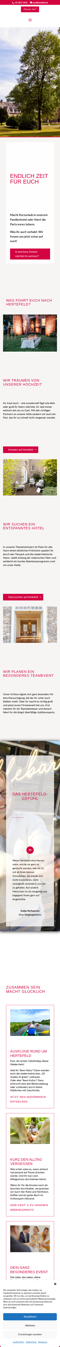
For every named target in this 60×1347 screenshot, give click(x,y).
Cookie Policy (18, 1342)
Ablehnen (30, 1325)
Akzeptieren (30, 1317)
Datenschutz (31, 1342)
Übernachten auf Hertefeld (23, 597)
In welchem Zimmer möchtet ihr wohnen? (27, 254)
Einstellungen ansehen (30, 1334)
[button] (55, 1284)
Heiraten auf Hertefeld (20, 449)
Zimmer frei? (30, 9)
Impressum (42, 1342)
